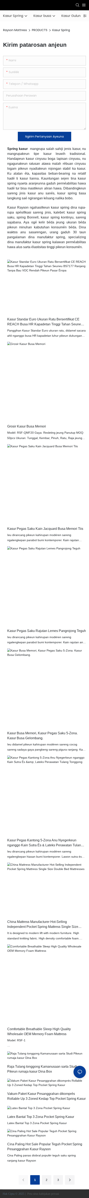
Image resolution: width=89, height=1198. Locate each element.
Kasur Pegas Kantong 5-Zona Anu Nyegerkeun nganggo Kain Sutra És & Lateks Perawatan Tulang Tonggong (45, 843)
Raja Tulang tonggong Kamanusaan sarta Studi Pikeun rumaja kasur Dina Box (42, 1069)
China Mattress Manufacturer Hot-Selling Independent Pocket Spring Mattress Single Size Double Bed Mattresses (42, 924)
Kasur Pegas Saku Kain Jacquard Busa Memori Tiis (45, 528)
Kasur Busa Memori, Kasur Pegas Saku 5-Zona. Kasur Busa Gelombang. (42, 735)
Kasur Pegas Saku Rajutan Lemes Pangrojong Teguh (46, 631)
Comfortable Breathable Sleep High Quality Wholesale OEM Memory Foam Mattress (39, 1031)
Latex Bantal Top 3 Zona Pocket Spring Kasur (40, 1117)
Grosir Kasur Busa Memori (26, 426)
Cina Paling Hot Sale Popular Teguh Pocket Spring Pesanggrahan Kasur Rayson (44, 1146)
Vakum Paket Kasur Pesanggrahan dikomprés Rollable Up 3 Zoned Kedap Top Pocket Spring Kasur (46, 1096)
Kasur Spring (61, 30)
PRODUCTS (39, 30)
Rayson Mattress (15, 30)
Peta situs (32, 1193)
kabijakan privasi (49, 1193)
